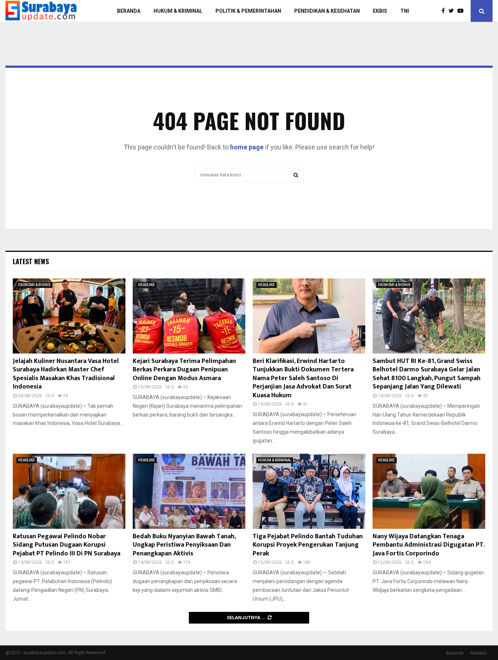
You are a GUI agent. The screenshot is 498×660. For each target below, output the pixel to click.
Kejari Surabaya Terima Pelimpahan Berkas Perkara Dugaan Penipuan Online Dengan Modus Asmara (184, 370)
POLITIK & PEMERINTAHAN (248, 11)
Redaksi (478, 653)
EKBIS (380, 11)
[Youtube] (462, 11)
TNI (404, 11)
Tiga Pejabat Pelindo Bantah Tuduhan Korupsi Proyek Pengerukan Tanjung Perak (308, 545)
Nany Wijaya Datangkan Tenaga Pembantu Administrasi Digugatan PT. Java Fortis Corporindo (429, 545)
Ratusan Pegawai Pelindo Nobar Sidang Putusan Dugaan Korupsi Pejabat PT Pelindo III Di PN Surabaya (66, 545)
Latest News (31, 261)
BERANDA (128, 11)
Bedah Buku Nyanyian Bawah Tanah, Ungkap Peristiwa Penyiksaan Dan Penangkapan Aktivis (184, 545)
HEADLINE (146, 285)
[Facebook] (444, 11)
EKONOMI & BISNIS (34, 285)
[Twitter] (453, 11)
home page (247, 147)
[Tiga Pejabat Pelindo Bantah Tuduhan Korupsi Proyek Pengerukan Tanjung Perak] (309, 491)
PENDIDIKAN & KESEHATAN (327, 11)
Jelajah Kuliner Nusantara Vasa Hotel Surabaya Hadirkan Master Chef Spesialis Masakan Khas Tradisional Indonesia (66, 374)
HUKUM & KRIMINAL (177, 11)
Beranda (454, 653)
